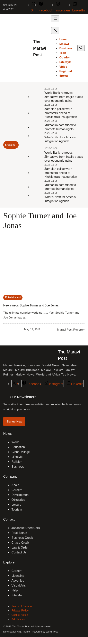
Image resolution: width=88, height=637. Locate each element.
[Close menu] (55, 30)
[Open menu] (55, 19)
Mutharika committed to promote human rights (60, 127)
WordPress (52, 631)
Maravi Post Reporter (71, 329)
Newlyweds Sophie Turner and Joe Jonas (31, 305)
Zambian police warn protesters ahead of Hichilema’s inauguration (60, 112)
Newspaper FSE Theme (16, 631)
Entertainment (13, 297)
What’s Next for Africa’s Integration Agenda (60, 139)
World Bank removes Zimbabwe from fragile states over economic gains (63, 96)
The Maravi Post (39, 48)
